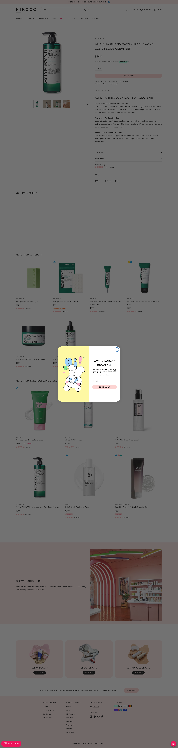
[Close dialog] (117, 349)
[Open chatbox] (173, 744)
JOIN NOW (104, 387)
